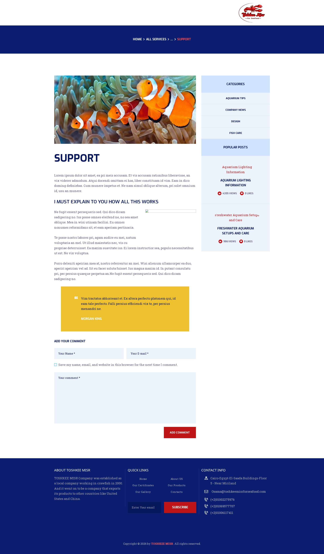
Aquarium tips (236, 98)
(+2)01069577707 (222, 506)
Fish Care (235, 133)
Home (137, 39)
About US (177, 478)
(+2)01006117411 (221, 513)
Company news (235, 110)
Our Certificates (143, 485)
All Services (156, 39)
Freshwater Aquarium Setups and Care (235, 230)
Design (235, 121)
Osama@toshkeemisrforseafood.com (239, 491)
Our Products (176, 485)
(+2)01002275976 (222, 500)
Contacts (177, 491)
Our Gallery (143, 491)
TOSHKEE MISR (162, 543)
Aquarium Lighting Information (235, 182)
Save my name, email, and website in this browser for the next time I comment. (118, 365)
